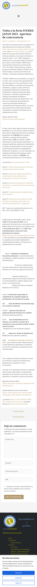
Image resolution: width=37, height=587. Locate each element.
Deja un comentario (8, 41)
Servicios (11, 545)
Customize (18, 578)
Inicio (10, 538)
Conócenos (12, 540)
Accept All (18, 573)
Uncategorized (21, 41)
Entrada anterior (18, 411)
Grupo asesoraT (16, 543)
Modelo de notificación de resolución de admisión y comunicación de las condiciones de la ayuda (18, 185)
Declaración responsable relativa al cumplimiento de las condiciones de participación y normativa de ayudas (17, 176)
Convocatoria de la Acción (21, 162)
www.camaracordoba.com (19, 51)
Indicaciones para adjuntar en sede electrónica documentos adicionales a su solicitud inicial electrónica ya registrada (17, 201)
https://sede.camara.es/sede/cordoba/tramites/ (18, 49)
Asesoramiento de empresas (20, 549)
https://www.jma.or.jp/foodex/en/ (13, 119)
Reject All (18, 583)
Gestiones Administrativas (19, 554)
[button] (18, 16)
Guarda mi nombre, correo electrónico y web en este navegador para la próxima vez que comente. (18, 489)
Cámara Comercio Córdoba (19, 404)
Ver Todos (14, 547)
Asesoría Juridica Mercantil (20, 552)
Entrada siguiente (18, 417)
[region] (18, 571)
